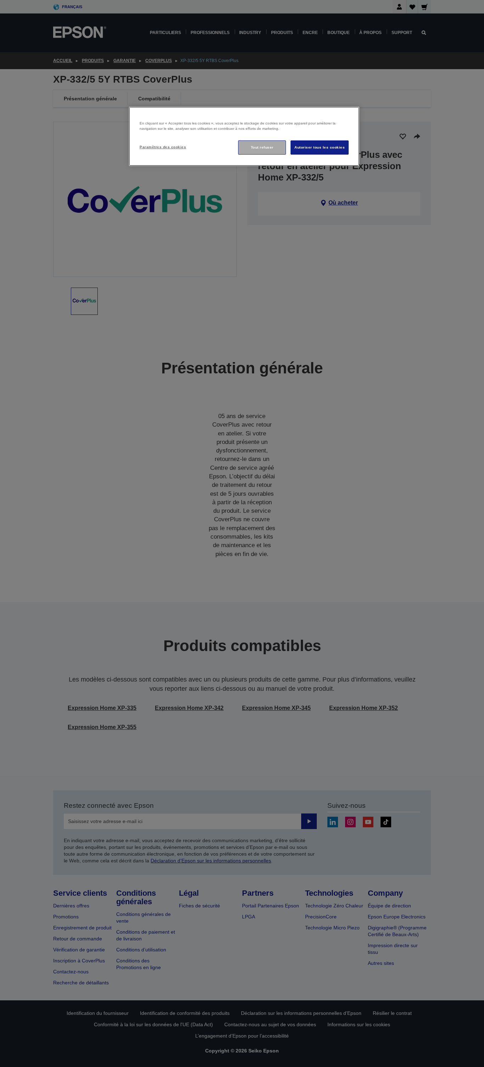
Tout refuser (262, 147)
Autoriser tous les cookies (319, 147)
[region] (244, 136)
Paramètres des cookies (163, 147)
